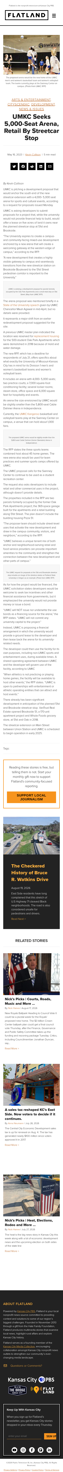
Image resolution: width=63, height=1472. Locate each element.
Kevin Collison (33, 154)
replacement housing (46, 336)
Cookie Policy (38, 1469)
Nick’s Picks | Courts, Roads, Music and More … (28, 1001)
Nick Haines (14, 1008)
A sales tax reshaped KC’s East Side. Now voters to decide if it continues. (30, 1114)
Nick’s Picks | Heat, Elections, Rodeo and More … (29, 1222)
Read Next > (18, 919)
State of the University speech (21, 305)
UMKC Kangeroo (29, 414)
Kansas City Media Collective (19, 1346)
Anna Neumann (16, 1123)
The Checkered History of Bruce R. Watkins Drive (29, 872)
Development (43, 104)
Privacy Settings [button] (10, 1469)
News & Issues (31, 109)
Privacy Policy (24, 1469)
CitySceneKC (19, 104)
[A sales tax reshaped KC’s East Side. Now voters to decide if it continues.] (31, 1085)
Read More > (12, 1048)
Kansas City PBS (26, 1311)
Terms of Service (52, 1469)
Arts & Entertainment (31, 99)
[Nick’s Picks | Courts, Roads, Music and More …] (31, 974)
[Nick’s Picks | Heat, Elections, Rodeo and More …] (31, 1195)
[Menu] (54, 16)
